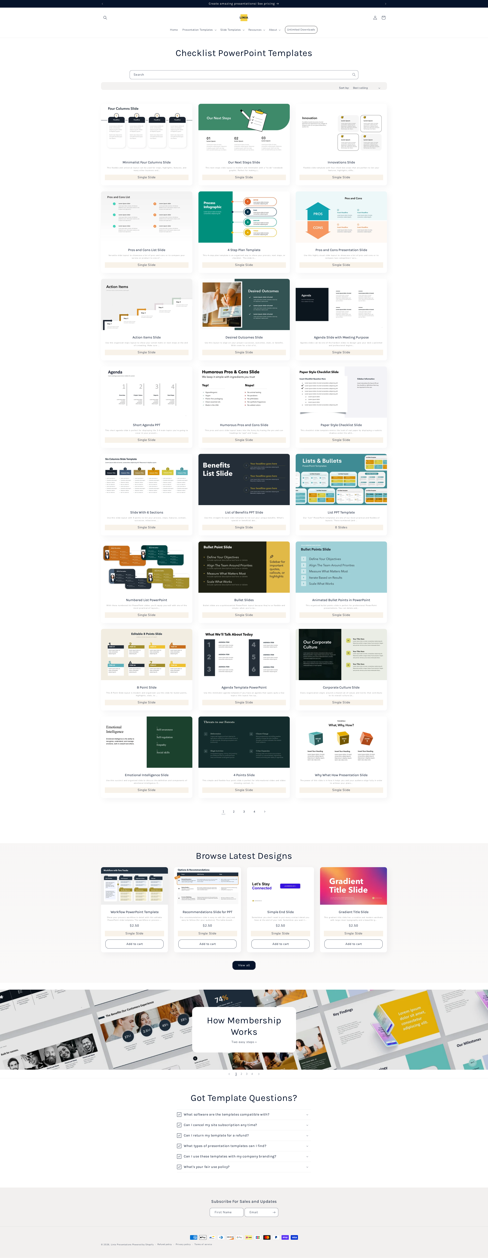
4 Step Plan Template (244, 250)
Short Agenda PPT (146, 425)
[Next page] (264, 811)
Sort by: (344, 88)
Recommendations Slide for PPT (207, 912)
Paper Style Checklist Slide (341, 425)
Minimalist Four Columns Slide (147, 162)
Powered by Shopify (143, 1244)
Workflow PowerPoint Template (135, 912)
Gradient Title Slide (353, 912)
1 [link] (223, 811)
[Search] (354, 74)
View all (244, 965)
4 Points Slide (243, 775)
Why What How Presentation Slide (341, 775)
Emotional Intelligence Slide (147, 775)
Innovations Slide (341, 162)
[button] (105, 18)
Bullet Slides (244, 600)
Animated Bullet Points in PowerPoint (341, 600)
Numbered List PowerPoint (146, 600)
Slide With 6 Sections (146, 512)
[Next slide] (259, 1074)
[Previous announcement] (102, 3)
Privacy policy (183, 1244)
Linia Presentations (121, 1244)
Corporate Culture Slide (341, 687)
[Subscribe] (274, 1212)
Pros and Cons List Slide (146, 250)
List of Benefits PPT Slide (244, 512)
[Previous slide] (229, 1074)
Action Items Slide (146, 337)
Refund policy (164, 1244)
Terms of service (203, 1244)
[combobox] (244, 74)
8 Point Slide (147, 687)
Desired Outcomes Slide (243, 337)
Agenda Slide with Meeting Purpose (341, 337)
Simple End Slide (280, 912)
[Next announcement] (385, 3)
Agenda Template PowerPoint (243, 687)
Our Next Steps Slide (244, 162)
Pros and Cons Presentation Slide (341, 250)
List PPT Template (341, 512)
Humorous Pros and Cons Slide (244, 425)
